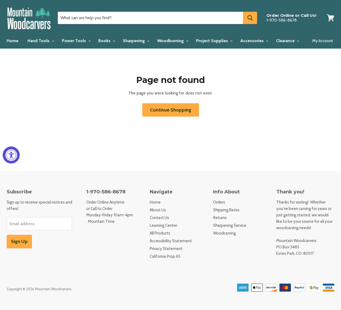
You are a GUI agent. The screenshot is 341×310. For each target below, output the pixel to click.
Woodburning (171, 40)
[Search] (250, 18)
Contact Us (159, 217)
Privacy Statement (166, 248)
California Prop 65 (165, 256)
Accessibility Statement (171, 241)
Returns (220, 217)
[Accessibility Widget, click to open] (11, 155)
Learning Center (163, 225)
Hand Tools (39, 40)
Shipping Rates (226, 210)
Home (12, 40)
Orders (219, 202)
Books (105, 40)
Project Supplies (212, 40)
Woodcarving (224, 233)
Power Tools (74, 40)
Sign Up (19, 241)
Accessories (252, 40)
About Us (158, 210)
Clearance (286, 40)
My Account (322, 40)
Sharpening (134, 40)
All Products (160, 233)
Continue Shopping (170, 110)
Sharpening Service (229, 225)
